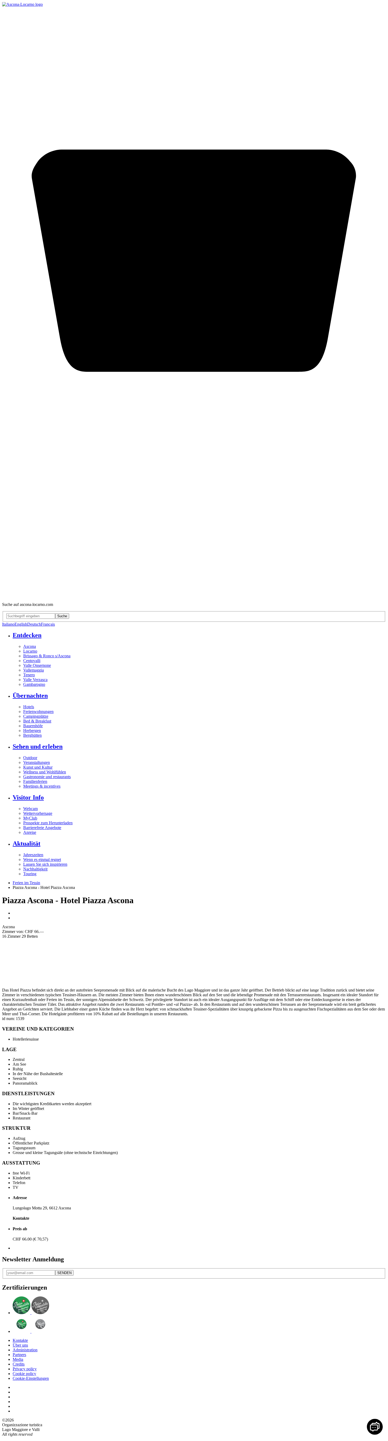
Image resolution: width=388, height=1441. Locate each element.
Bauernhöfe (33, 726)
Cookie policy (24, 1373)
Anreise (29, 832)
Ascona (29, 646)
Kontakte (20, 1340)
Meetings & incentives (41, 786)
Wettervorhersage (37, 813)
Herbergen (32, 730)
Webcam (30, 808)
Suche (62, 616)
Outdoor (30, 757)
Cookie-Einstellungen (31, 1378)
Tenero (29, 675)
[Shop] (194, 595)
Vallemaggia (33, 670)
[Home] (22, 4)
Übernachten (30, 695)
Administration (25, 1350)
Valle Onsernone (37, 665)
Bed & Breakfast (37, 721)
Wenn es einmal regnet (42, 859)
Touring (29, 874)
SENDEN (64, 1273)
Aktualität (26, 843)
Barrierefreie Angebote (42, 827)
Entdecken (27, 635)
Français (48, 624)
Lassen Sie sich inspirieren (45, 864)
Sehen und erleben (38, 746)
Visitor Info (28, 797)
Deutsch (34, 624)
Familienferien (35, 781)
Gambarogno (34, 684)
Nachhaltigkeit (35, 869)
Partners (19, 1354)
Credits (19, 1364)
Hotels (28, 707)
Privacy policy (25, 1369)
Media (18, 1359)
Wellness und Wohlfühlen (44, 772)
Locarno (30, 651)
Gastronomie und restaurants (47, 776)
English (21, 624)
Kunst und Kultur (38, 767)
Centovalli (31, 660)
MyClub (30, 818)
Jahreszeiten (33, 855)
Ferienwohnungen (38, 711)
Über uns (20, 1345)
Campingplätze (35, 716)
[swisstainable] (31, 1312)
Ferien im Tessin (26, 882)
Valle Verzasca (35, 679)
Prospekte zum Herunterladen (48, 823)
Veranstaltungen (36, 762)
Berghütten (32, 735)
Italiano (8, 624)
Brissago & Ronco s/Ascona (46, 656)
